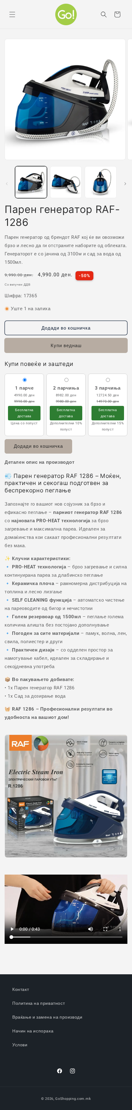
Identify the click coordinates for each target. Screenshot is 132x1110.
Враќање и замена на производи (47, 1017)
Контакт (20, 989)
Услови (20, 1044)
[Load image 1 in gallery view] (31, 182)
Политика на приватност (38, 1003)
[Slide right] (125, 183)
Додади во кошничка (38, 446)
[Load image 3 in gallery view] (101, 182)
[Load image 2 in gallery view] (66, 182)
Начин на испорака (32, 1030)
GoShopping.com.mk (73, 1099)
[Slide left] (7, 183)
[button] (12, 14)
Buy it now (66, 345)
